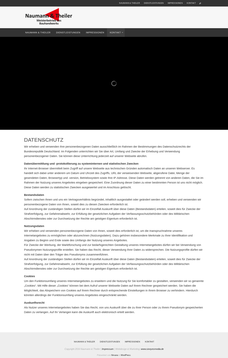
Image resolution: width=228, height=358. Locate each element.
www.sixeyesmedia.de (152, 349)
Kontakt (191, 3)
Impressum (108, 349)
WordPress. (126, 355)
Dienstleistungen (154, 3)
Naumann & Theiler (129, 3)
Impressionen (175, 3)
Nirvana (114, 355)
